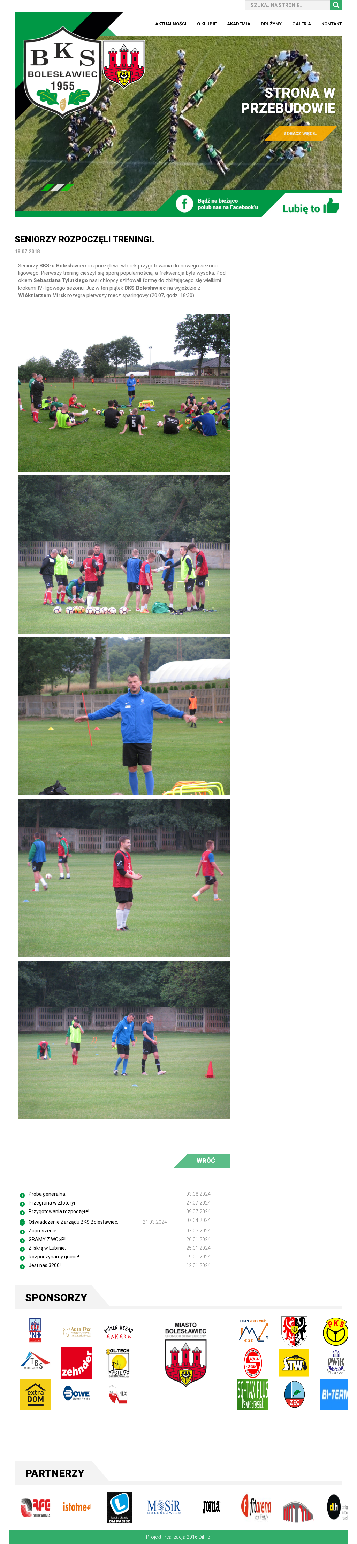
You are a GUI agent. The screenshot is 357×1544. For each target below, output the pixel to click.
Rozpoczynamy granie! (54, 1256)
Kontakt (331, 23)
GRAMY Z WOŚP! (47, 1239)
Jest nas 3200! (45, 1265)
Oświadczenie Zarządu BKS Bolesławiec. (73, 1222)
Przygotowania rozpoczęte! (59, 1211)
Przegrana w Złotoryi (52, 1203)
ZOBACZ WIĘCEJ (300, 133)
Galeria (301, 23)
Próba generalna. (47, 1194)
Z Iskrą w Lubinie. (47, 1248)
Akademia (238, 23)
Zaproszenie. (43, 1230)
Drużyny (271, 23)
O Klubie (207, 23)
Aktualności (171, 23)
